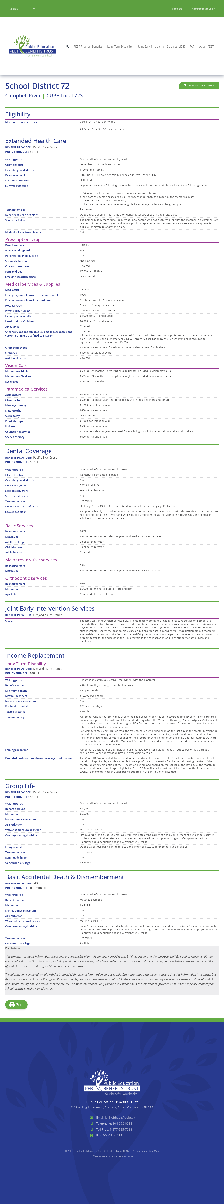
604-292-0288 (122, 1123)
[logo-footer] (112, 1071)
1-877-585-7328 (121, 1129)
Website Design (100, 1155)
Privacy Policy (139, 1150)
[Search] (67, 46)
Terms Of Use (123, 1150)
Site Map (154, 1150)
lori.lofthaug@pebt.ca (120, 1117)
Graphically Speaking (122, 1155)
